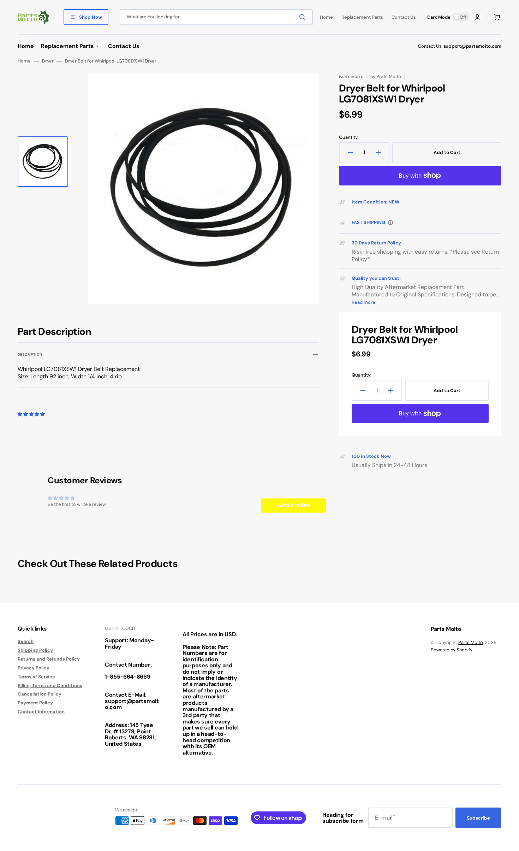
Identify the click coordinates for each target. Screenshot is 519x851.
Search (26, 641)
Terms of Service (36, 677)
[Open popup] (390, 222)
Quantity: (349, 137)
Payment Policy (35, 703)
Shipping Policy (35, 650)
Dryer (48, 61)
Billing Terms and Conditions (50, 685)
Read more (363, 302)
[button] (477, 17)
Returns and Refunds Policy (49, 659)
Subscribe (478, 818)
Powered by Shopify (451, 650)
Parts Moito (470, 642)
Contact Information (41, 712)
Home (24, 61)
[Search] (303, 17)
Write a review (293, 505)
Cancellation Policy (39, 694)
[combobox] (216, 17)
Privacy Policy (33, 668)
